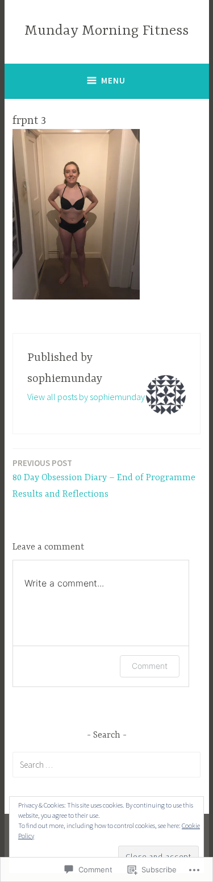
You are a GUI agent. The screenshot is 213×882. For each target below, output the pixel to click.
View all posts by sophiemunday (86, 396)
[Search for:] (106, 764)
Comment (150, 666)
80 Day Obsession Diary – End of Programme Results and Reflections (103, 478)
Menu (113, 80)
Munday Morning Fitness (106, 31)
